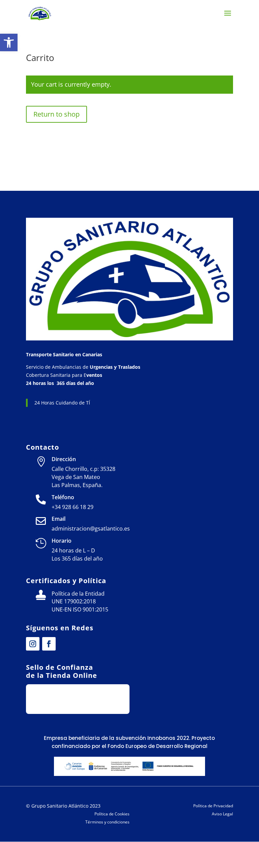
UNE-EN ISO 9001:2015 (80, 609)
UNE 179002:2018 (74, 601)
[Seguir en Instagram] (32, 644)
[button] (9, 42)
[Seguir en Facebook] (49, 644)
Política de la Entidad (78, 593)
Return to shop (56, 114)
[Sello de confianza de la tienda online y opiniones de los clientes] (77, 704)
